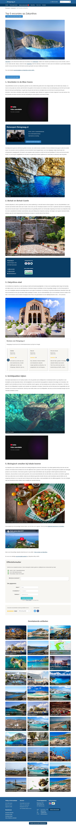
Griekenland (35, 61)
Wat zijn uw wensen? (14, 578)
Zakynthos (7, 61)
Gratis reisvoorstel (24, 5)
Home (6, 5)
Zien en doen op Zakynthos (41, 552)
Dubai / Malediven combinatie (10, 817)
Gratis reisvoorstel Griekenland (38, 823)
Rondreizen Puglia (8, 814)
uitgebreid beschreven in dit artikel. (56, 526)
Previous (8, 360)
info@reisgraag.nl (44, 813)
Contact (44, 5)
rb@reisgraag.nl (12, 273)
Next (67, 360)
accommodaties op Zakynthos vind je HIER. (24, 70)
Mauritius (33, 5)
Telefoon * (17, 594)
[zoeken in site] (70, 2)
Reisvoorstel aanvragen (13, 77)
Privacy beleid (28, 600)
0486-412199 (54, 1)
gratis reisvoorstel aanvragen (14, 16)
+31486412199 (43, 812)
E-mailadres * (16, 590)
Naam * (18, 587)
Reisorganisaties (14, 5)
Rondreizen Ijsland (8, 816)
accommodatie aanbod (21, 556)
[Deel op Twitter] (35, 611)
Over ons (38, 5)
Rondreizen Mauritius (9, 812)
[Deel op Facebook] (38, 611)
